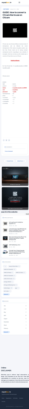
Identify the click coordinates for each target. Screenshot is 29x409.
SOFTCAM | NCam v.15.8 (14, 244)
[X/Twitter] (6, 140)
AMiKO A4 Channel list (9, 275)
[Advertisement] (14, 121)
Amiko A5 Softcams (9, 278)
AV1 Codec (7, 291)
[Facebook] (4, 140)
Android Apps (8, 288)
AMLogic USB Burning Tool (10, 285)
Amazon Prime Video (14, 266)
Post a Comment (9, 151)
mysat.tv (6, 2)
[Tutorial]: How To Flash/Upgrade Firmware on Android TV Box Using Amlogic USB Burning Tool (16, 252)
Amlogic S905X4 (8, 281)
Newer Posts (10, 161)
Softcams (6, 9)
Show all (6, 294)
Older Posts (20, 161)
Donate (3, 401)
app (16, 288)
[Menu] (19, 2)
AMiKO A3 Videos (20, 272)
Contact (21, 398)
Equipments (8, 398)
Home (3, 398)
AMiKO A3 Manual (8, 272)
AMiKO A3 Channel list (9, 269)
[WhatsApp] (9, 140)
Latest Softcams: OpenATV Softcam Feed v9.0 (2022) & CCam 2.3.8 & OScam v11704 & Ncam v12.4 (17, 230)
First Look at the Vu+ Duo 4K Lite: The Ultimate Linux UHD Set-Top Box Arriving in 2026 (17, 238)
